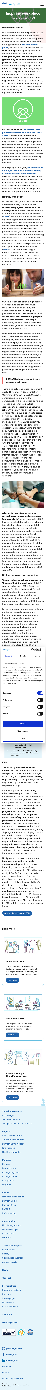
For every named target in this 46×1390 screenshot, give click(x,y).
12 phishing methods (12, 1225)
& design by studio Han (21, 1385)
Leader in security (15, 961)
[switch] (40, 700)
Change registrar (10, 1172)
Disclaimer (7, 1366)
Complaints (8, 1180)
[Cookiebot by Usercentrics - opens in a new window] (33, 649)
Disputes (6, 1184)
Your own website (11, 1119)
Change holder (9, 1176)
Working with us (10, 1322)
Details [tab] (23, 656)
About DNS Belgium (12, 1245)
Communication (10, 1306)
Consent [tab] (8, 656)
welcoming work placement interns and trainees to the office (22, 132)
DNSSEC (6, 1209)
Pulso (6, 249)
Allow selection (23, 731)
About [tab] (37, 656)
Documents (8, 1302)
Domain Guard (9, 1200)
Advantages (8, 1115)
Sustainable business (12, 1257)
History (5, 1253)
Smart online (9, 1221)
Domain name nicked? (13, 1143)
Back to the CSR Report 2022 (17, 913)
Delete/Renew (9, 1168)
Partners (6, 1237)
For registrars (9, 1286)
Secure (5, 1192)
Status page (8, 1298)
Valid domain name (12, 1135)
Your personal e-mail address (17, 1123)
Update (6, 1164)
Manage (6, 1160)
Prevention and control (13, 1196)
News (5, 1270)
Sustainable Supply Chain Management (16, 1074)
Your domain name (12, 1111)
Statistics (7, 1314)
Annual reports (9, 1262)
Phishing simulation (11, 1152)
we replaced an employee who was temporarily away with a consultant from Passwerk (22, 170)
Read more (12, 980)
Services (6, 1294)
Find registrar (8, 1148)
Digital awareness (15, 1018)
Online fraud (8, 1233)
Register (6, 1131)
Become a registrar (12, 1290)
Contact (6, 1278)
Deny (23, 738)
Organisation (8, 1249)
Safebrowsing (9, 1213)
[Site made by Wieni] (7, 1385)
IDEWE (6, 216)
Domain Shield (9, 1205)
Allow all (23, 724)
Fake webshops (10, 1229)
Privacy (5, 1372)
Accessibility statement (12, 1378)
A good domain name (13, 1139)
